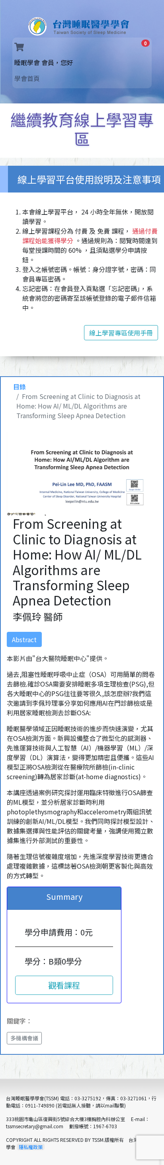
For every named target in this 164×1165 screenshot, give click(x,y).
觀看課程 (64, 985)
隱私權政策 (31, 1146)
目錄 (19, 386)
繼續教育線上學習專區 (82, 129)
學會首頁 (27, 78)
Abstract (24, 639)
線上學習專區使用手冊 (121, 332)
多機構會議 (24, 1038)
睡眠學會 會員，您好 (57, 62)
